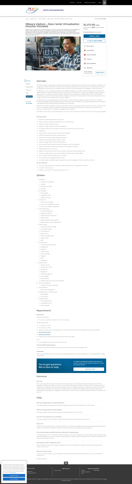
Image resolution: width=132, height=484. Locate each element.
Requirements (29, 87)
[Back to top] (66, 468)
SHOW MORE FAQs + (42, 459)
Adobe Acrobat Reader (44, 334)
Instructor (28, 90)
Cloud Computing (42, 18)
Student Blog (96, 470)
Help (82, 473)
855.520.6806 (29, 103)
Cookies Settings (14, 479)
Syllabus (28, 84)
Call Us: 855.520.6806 (100, 18)
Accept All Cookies (14, 475)
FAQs (27, 93)
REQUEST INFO (100, 72)
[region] (14, 471)
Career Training (57, 470)
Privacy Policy (68, 480)
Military (83, 470)
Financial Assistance (86, 471)
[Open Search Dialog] (104, 2)
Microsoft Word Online (45, 332)
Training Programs (33, 18)
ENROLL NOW (94, 36)
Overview (28, 80)
